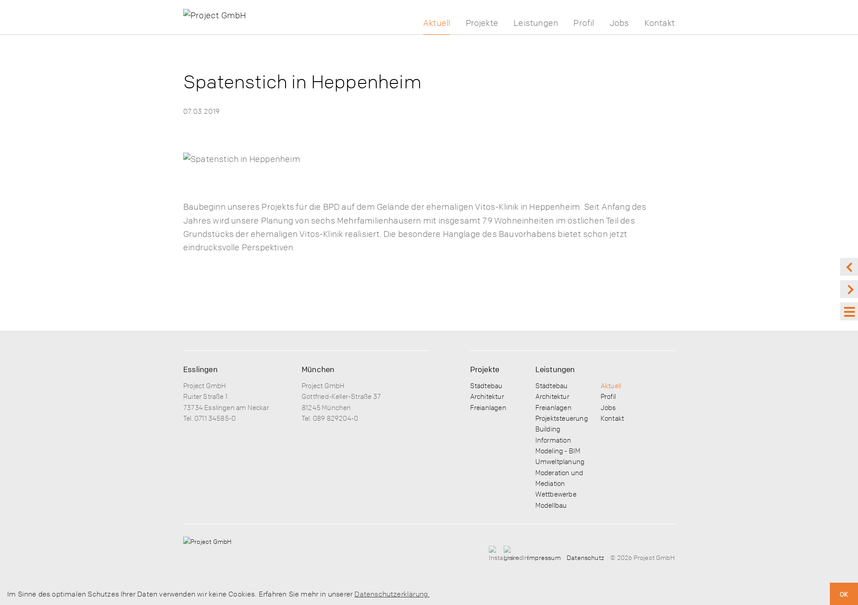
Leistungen (535, 23)
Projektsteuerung (561, 418)
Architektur (487, 396)
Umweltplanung (560, 461)
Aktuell (436, 23)
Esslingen (200, 369)
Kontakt (659, 23)
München (318, 369)
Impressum (544, 557)
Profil (583, 23)
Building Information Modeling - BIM (558, 439)
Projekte (482, 23)
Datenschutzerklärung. (391, 593)
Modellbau (551, 505)
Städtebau (486, 385)
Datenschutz (585, 557)
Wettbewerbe (555, 493)
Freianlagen (488, 407)
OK (844, 594)
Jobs (619, 23)
